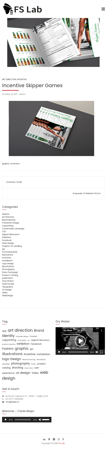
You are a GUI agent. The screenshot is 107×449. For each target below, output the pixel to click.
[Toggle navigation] (103, 9)
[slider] (46, 419)
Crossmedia (21, 340)
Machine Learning (29, 360)
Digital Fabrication (11, 234)
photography (20, 363)
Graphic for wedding (12, 246)
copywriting (7, 225)
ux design (23, 373)
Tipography (7, 286)
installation (7, 260)
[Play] (59, 352)
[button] (80, 340)
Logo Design (8, 263)
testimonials (8, 283)
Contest (33, 336)
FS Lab (62, 443)
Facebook (7, 240)
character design (22, 336)
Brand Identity (9, 219)
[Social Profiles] (44, 439)
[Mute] (96, 352)
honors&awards (9, 251)
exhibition (23, 344)
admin (22, 94)
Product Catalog (10, 275)
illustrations (12, 353)
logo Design (11, 359)
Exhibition (6, 237)
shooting (17, 367)
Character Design (10, 222)
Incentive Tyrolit (14, 182)
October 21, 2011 (9, 94)
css (29, 340)
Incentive (22, 79)
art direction (20, 330)
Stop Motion (8, 281)
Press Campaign (10, 272)
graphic (5, 163)
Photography (8, 269)
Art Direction (9, 79)
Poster (33, 364)
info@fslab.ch (12, 402)
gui (3, 249)
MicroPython (8, 266)
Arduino (5, 214)
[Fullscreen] (101, 352)
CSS (4, 231)
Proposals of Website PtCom (87, 193)
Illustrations (7, 254)
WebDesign (7, 295)
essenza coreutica (8, 344)
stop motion (28, 368)
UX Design (7, 289)
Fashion (8, 349)
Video (5, 292)
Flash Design (8, 243)
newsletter (6, 364)
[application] (80, 341)
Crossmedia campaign (13, 228)
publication (7, 278)
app (4, 330)
